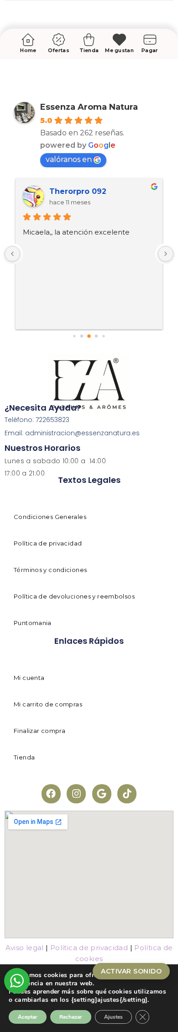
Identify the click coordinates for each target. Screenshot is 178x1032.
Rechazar (70, 1017)
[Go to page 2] (82, 336)
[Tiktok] (126, 793)
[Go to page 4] (96, 336)
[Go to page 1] (74, 336)
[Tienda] (89, 40)
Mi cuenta (29, 677)
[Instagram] (76, 793)
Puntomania (33, 622)
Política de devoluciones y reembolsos (74, 596)
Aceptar (27, 1017)
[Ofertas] (59, 40)
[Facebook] (51, 793)
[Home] (28, 40)
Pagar (149, 50)
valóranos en (69, 159)
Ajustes (113, 1017)
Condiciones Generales (50, 516)
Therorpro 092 (77, 191)
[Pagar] (150, 40)
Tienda (89, 50)
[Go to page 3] (89, 336)
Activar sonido (131, 971)
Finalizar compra (39, 730)
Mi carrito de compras (48, 704)
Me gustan (119, 50)
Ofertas (58, 50)
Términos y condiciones (50, 569)
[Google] (101, 793)
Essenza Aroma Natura (89, 107)
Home (28, 50)
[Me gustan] (119, 40)
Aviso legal (24, 947)
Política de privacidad (48, 543)
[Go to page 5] (103, 336)
